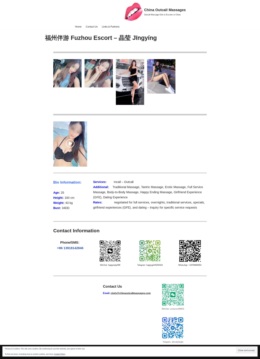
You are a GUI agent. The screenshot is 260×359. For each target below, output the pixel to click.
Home (78, 26)
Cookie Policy (59, 354)
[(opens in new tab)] (70, 165)
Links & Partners (110, 26)
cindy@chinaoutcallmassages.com (131, 293)
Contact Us (92, 26)
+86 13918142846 (70, 248)
